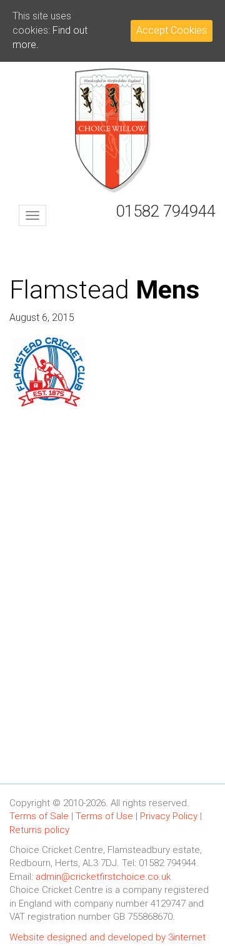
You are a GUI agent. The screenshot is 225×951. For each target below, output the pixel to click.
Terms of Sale (39, 816)
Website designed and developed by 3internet (107, 937)
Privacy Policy (169, 816)
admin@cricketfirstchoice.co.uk (103, 876)
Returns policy (39, 829)
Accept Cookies (171, 30)
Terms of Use (104, 816)
